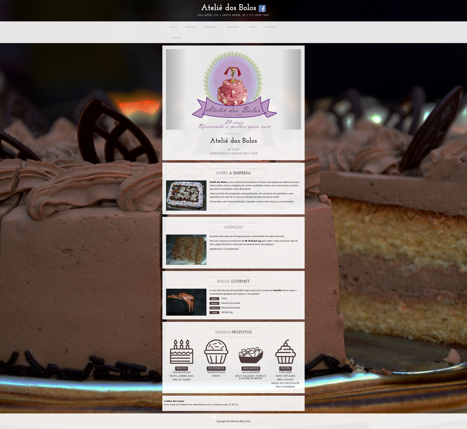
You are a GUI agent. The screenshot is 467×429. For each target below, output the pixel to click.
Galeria (271, 27)
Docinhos (210, 27)
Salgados (233, 27)
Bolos (190, 27)
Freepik (183, 404)
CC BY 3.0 (233, 404)
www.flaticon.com (202, 404)
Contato (175, 38)
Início (174, 27)
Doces (253, 27)
